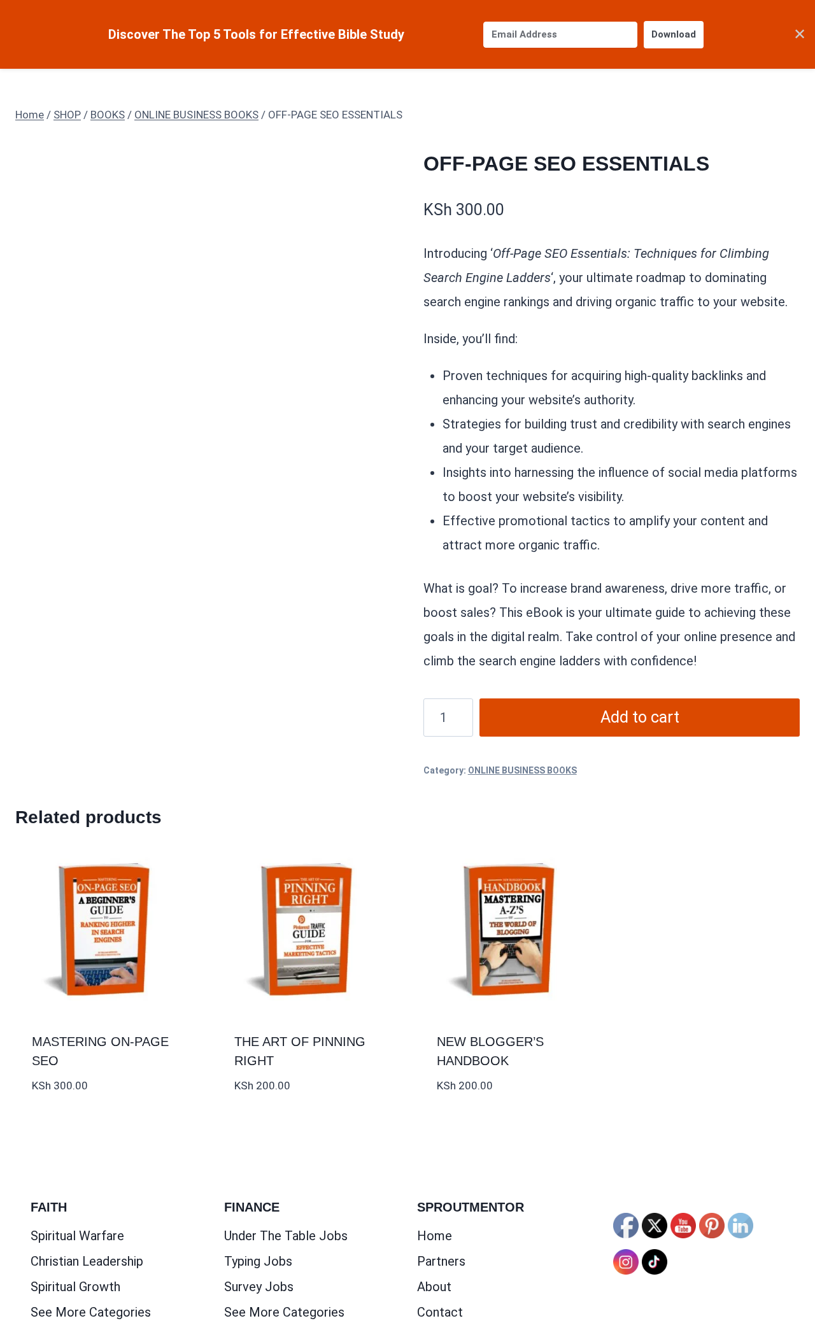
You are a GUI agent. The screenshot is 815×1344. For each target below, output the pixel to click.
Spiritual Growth (75, 1286)
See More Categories (91, 1312)
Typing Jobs (258, 1261)
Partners (441, 1261)
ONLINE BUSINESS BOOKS (522, 770)
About (434, 1286)
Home (434, 1235)
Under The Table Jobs (286, 1235)
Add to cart (639, 717)
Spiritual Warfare (77, 1235)
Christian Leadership (87, 1261)
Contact (440, 1312)
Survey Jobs (259, 1286)
